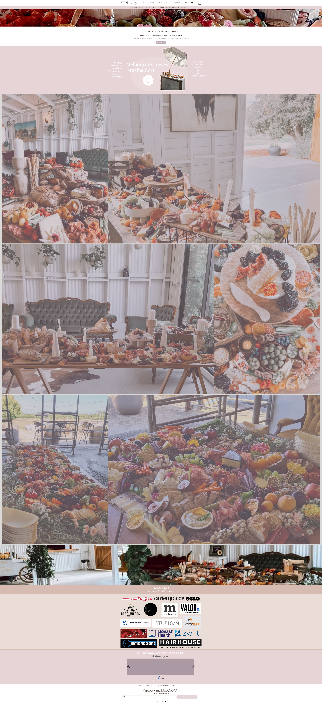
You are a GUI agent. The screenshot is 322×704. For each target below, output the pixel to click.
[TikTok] (157, 701)
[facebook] (160, 701)
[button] (199, 3)
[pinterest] (165, 701)
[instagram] (162, 701)
